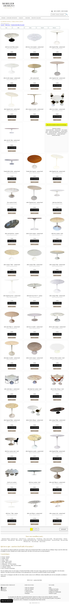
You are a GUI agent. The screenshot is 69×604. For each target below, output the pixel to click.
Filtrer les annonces (6, 601)
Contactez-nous (28, 590)
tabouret (54, 27)
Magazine (38, 17)
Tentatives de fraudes (54, 589)
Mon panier (64, 11)
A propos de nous (29, 592)
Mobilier (3, 17)
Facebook (4, 587)
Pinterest (4, 589)
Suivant (63, 529)
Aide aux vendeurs (29, 589)
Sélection (34, 17)
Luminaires (8, 17)
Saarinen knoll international (54, 131)
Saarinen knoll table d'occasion (17, 25)
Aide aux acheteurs (29, 587)
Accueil (2, 25)
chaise (30, 27)
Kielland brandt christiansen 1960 (29, 540)
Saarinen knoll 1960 (53, 132)
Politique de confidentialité (55, 592)
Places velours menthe (48, 538)
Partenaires (27, 593)
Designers (27, 17)
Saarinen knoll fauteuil (51, 134)
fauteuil (42, 27)
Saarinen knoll (58, 129)
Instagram (4, 590)
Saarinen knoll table (50, 129)
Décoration (14, 17)
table (18, 27)
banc (6, 27)
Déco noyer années (64, 540)
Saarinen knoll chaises (62, 132)
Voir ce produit (12, 54)
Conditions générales (53, 590)
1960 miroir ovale (26, 541)
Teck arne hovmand (55, 540)
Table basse (7, 25)
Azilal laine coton (14, 538)
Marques (21, 17)
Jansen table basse (11, 540)
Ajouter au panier (11, 57)
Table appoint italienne (58, 538)
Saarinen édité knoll (61, 134)
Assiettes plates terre (31, 538)
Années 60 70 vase (22, 538)
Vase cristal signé (35, 541)
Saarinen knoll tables (56, 135)
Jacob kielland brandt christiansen (44, 540)
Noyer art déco (42, 541)
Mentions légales (53, 593)
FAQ (50, 587)
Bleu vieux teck (19, 540)
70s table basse (39, 538)
